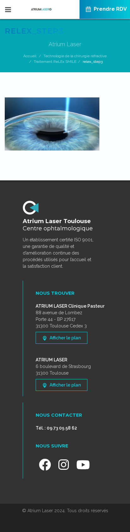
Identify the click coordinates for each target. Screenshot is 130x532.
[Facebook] (45, 465)
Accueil (29, 56)
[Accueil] (65, 6)
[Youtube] (83, 465)
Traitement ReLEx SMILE (55, 61)
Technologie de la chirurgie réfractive (75, 56)
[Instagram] (63, 465)
